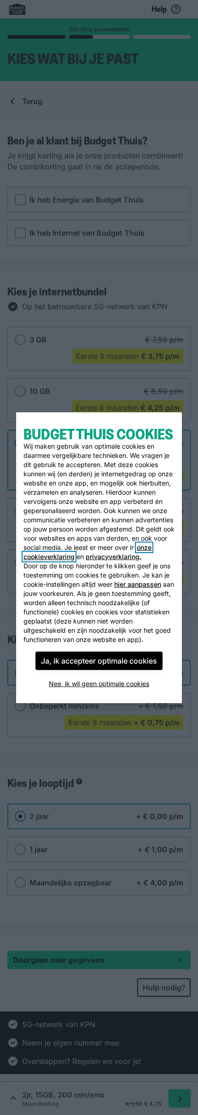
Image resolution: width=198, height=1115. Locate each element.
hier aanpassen (137, 584)
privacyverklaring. (113, 556)
